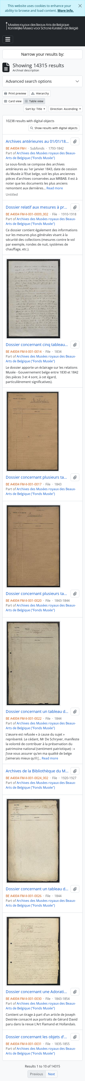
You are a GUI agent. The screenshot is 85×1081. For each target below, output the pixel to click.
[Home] (43, 26)
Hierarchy (42, 93)
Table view (35, 101)
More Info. (66, 10)
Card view (15, 101)
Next (51, 1074)
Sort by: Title (34, 109)
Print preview (17, 93)
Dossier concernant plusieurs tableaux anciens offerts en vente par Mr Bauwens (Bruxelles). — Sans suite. (37, 593)
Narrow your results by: (42, 54)
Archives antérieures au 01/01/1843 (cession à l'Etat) (37, 141)
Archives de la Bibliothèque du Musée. (37, 771)
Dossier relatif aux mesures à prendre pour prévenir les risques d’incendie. (37, 207)
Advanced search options (29, 81)
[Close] (80, 5)
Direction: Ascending (64, 109)
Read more (54, 188)
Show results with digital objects (55, 128)
